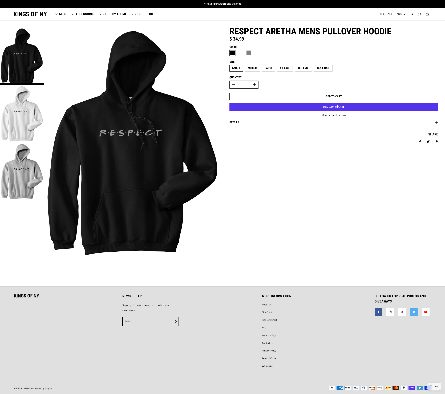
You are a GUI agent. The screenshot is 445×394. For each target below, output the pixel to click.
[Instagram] (390, 312)
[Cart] (427, 14)
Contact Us (267, 343)
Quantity (235, 77)
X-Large (285, 68)
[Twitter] (414, 312)
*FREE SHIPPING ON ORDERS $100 (222, 3)
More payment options (334, 115)
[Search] (412, 14)
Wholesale (267, 365)
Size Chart (267, 312)
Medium (252, 68)
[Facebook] (378, 312)
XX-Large (303, 68)
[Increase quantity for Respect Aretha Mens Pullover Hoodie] (254, 84)
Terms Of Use (269, 358)
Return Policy (269, 335)
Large (268, 68)
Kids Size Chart (269, 319)
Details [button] (234, 122)
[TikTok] (402, 312)
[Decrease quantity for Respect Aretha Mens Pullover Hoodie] (233, 84)
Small (236, 68)
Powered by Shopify (42, 388)
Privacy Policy (269, 350)
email (128, 321)
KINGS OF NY (27, 388)
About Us (267, 304)
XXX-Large (323, 68)
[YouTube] (426, 312)
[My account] (419, 14)
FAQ (264, 327)
